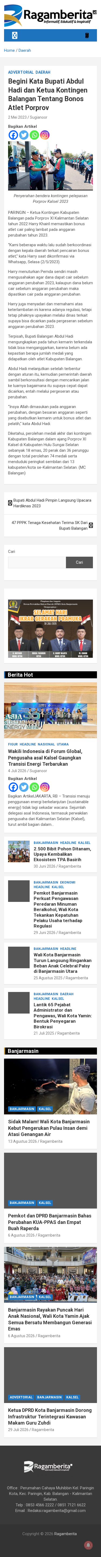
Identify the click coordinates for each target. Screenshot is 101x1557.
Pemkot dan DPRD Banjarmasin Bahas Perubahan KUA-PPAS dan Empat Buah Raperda (49, 1222)
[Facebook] (13, 135)
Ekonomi (67, 882)
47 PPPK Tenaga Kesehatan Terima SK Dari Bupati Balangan (50, 525)
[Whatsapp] (34, 135)
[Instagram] (45, 135)
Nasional (46, 744)
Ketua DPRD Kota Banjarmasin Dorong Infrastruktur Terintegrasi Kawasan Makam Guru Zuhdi (50, 1416)
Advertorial (21, 72)
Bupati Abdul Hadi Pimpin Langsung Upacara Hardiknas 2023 (52, 503)
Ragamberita (70, 866)
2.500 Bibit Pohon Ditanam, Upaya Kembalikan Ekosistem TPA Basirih (62, 854)
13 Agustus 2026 (22, 1141)
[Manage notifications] (88, 1545)
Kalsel (84, 843)
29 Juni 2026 (44, 932)
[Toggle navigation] (15, 35)
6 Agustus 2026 (21, 1235)
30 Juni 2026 (44, 866)
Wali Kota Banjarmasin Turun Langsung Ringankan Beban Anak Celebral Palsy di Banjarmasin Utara (63, 963)
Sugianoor (38, 117)
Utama (63, 744)
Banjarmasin (46, 843)
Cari (11, 551)
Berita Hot (20, 675)
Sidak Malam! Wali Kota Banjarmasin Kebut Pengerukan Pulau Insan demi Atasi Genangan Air (49, 1128)
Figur (13, 744)
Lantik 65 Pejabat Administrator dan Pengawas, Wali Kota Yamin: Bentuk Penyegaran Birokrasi (63, 1015)
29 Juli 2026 (18, 1430)
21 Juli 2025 (44, 1033)
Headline (28, 744)
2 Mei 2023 (17, 117)
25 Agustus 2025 (48, 978)
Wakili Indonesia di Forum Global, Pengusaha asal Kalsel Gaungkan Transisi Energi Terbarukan (45, 757)
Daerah (43, 72)
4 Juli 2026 (17, 771)
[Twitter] (24, 135)
